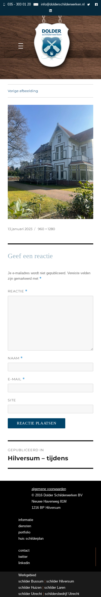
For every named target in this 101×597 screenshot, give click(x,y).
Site (12, 400)
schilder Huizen (29, 587)
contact (24, 550)
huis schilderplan (31, 538)
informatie (25, 520)
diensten (24, 526)
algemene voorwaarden (49, 489)
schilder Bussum (31, 581)
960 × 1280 (46, 229)
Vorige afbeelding (23, 91)
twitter (22, 557)
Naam (15, 358)
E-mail (16, 379)
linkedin (24, 563)
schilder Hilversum (60, 581)
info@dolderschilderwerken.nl (62, 4)
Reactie (17, 291)
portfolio (24, 532)
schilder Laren (54, 587)
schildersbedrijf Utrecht (62, 594)
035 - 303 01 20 (19, 4)
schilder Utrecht (30, 594)
